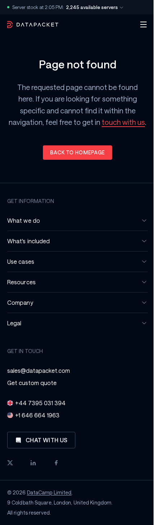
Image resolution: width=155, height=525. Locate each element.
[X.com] (10, 463)
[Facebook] (56, 463)
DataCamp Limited (49, 492)
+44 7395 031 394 (40, 402)
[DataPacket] (32, 24)
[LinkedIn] (33, 463)
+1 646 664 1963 (37, 415)
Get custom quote (32, 382)
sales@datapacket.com (38, 370)
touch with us (120, 122)
